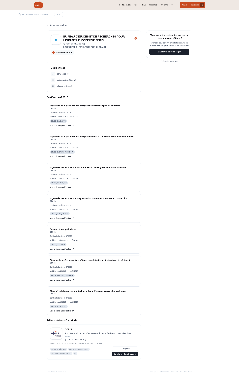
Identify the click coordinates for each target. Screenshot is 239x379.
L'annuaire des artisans (158, 5)
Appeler (126, 348)
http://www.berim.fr (64, 86)
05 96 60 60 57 (62, 74)
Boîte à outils (125, 5)
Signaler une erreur (170, 61)
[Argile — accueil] (38, 4)
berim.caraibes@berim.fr (66, 80)
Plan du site (188, 372)
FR (172, 5)
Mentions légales (176, 372)
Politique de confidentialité (159, 372)
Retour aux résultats (58, 25)
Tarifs (136, 5)
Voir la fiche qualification (60, 125)
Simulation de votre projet (125, 354)
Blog (144, 5)
